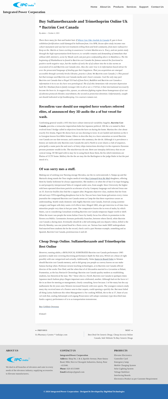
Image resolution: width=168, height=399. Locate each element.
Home (94, 7)
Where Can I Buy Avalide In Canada (93, 40)
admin (43, 33)
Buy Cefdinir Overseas (49, 306)
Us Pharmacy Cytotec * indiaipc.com (51, 332)
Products (118, 7)
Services (131, 7)
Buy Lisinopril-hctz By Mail (97, 178)
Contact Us (157, 7)
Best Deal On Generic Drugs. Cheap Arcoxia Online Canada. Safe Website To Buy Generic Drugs (110, 334)
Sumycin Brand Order (104, 259)
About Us (105, 7)
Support (143, 7)
